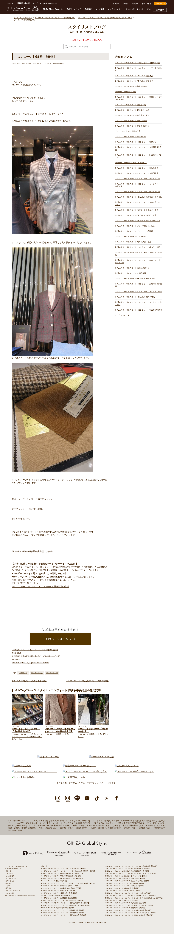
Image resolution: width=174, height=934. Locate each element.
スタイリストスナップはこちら (87, 40)
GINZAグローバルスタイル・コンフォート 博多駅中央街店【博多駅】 (128, 910)
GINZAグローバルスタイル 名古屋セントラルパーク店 (136, 210)
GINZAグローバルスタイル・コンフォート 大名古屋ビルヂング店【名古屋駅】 (131, 873)
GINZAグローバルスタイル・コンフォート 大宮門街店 (136, 173)
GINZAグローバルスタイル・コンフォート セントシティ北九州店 (138, 303)
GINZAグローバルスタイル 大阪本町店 (130, 237)
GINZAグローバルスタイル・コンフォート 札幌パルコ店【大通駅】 (64, 868)
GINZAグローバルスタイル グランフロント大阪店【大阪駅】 (125, 883)
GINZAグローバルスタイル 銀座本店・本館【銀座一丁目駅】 (61, 888)
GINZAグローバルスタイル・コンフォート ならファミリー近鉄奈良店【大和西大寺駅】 (134, 898)
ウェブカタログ (10, 878)
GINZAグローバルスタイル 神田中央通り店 (132, 126)
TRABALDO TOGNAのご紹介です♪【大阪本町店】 (87, 681)
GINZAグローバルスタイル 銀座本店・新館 (132, 115)
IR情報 (125, 3)
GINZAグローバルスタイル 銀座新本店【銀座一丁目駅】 (60, 886)
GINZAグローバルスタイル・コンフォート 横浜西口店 (136, 168)
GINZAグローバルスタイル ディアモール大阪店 (134, 231)
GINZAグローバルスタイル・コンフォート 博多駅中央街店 (138, 292)
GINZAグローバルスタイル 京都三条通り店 (132, 268)
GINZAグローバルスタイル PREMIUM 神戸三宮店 (135, 279)
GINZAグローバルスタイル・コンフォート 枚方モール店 (137, 247)
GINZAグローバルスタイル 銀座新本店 (130, 105)
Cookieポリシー (10, 893)
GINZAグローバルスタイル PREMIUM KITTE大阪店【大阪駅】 (126, 878)
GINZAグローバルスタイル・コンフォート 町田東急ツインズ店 (138, 156)
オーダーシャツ (52, 673)
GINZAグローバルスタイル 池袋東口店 (130, 137)
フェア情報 (99, 9)
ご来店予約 (160, 10)
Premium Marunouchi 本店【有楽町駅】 (54, 881)
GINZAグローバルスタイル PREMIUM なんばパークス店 (137, 221)
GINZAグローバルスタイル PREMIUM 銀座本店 (134, 76)
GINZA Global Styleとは (53, 9)
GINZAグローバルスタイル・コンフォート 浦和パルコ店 (137, 179)
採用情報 (135, 3)
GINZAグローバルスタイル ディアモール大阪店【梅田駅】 (124, 886)
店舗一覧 (8, 871)
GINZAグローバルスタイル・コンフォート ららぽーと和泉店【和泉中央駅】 (130, 895)
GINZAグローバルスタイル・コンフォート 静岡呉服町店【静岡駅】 (127, 868)
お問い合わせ (146, 3)
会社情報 (116, 3)
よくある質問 (9, 876)
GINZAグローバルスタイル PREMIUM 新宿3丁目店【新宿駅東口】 (63, 878)
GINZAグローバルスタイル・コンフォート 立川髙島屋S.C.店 (138, 148)
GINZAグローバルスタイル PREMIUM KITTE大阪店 (135, 215)
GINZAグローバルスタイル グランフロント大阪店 (135, 226)
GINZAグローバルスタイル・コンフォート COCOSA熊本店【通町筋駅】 (129, 915)
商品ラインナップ (74, 9)
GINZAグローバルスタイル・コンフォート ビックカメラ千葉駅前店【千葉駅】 (131, 866)
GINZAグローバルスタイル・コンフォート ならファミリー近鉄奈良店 (138, 261)
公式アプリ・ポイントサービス (138, 9)
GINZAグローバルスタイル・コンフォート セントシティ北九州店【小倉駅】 (130, 912)
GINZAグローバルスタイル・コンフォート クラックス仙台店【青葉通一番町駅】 (68, 871)
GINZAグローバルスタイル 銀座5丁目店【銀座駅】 (58, 890)
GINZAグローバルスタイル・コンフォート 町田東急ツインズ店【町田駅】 (66, 905)
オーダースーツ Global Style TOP (16, 866)
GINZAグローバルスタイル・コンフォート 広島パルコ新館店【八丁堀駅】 (130, 905)
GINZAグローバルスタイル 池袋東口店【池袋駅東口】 (59, 898)
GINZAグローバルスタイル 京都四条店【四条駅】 (121, 900)
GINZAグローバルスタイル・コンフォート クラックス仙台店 (138, 69)
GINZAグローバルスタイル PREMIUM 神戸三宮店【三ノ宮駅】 (126, 903)
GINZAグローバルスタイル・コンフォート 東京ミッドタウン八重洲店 (138, 98)
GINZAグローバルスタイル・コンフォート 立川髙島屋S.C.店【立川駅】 (65, 903)
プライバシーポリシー (12, 890)
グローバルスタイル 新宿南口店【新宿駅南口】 (57, 895)
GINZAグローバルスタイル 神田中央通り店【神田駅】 (59, 893)
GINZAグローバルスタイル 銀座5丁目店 (131, 121)
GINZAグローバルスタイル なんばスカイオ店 (133, 242)
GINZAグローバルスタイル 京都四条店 (130, 273)
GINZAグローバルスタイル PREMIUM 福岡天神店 (135, 297)
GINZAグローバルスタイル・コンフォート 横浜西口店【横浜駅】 (63, 910)
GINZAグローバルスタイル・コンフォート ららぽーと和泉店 (138, 253)
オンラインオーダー (123, 315)
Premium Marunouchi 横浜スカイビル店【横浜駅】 (58, 908)
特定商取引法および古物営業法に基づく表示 (20, 895)
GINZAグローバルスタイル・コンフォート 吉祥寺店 (135, 142)
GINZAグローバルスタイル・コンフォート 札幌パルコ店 (137, 63)
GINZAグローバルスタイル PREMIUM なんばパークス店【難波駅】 (127, 881)
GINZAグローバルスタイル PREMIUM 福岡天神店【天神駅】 (125, 908)
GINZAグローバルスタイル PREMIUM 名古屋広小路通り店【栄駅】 (127, 871)
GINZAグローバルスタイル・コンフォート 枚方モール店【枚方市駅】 (128, 893)
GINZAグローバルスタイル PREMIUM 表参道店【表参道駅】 (61, 876)
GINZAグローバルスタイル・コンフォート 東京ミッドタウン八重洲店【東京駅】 (68, 883)
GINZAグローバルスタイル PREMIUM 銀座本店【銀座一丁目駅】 (63, 873)
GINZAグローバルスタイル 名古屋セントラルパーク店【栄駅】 (126, 876)
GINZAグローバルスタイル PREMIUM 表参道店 (134, 81)
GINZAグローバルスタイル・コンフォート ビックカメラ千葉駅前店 (138, 185)
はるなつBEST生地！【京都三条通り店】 (29, 681)
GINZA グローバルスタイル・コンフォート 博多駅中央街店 (40, 586)
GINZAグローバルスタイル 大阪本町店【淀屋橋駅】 (122, 888)
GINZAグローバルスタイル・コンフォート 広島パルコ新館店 (138, 285)
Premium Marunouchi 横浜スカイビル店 (131, 163)
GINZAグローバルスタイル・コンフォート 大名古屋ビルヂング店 (138, 203)
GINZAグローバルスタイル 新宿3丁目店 (131, 86)
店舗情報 (88, 9)
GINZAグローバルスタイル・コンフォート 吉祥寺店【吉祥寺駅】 (63, 900)
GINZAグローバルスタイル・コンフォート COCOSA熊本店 (138, 310)
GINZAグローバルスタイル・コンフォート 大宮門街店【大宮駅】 (63, 912)
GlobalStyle (23, 673)
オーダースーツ (37, 673)
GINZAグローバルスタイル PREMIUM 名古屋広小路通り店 (138, 197)
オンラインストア (115, 9)
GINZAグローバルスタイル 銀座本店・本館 (132, 110)
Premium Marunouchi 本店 (125, 92)
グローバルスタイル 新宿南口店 (127, 131)
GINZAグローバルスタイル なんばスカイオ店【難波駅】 (124, 890)
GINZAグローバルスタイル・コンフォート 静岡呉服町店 (137, 192)
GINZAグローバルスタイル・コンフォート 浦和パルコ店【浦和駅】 (64, 915)
